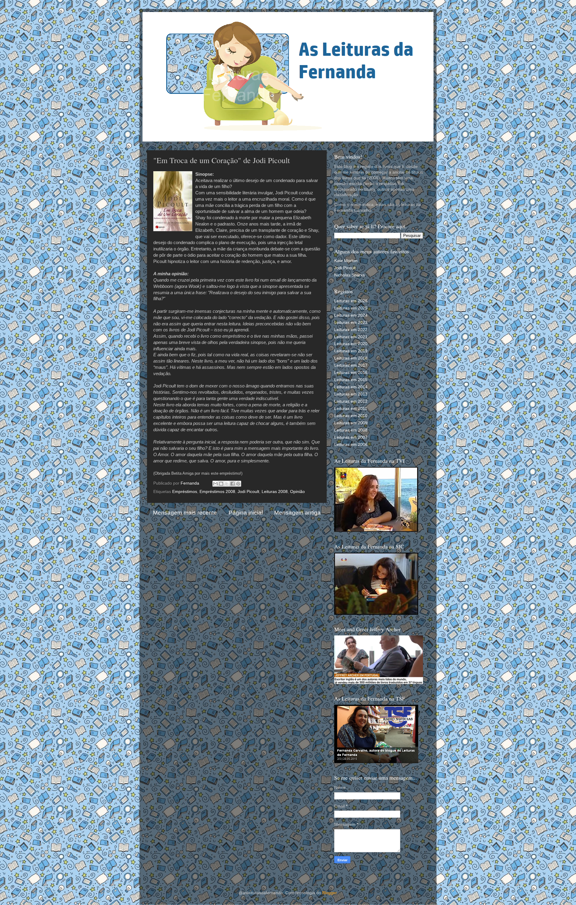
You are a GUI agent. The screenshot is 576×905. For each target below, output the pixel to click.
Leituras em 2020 (351, 344)
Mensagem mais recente (185, 512)
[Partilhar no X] (227, 484)
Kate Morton (346, 260)
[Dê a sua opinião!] (221, 484)
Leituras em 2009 (351, 423)
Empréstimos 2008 (217, 491)
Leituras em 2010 (351, 416)
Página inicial (246, 512)
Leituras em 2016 (351, 372)
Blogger (329, 893)
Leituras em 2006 (351, 444)
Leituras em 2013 (351, 394)
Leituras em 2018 (351, 358)
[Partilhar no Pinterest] (238, 484)
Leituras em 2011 (350, 408)
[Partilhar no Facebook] (233, 484)
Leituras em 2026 (351, 301)
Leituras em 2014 (351, 387)
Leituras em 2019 (351, 351)
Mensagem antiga (297, 512)
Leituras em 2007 (351, 437)
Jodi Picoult (248, 491)
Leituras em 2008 (351, 430)
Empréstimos (184, 491)
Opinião (297, 491)
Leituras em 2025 (351, 308)
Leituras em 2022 (351, 329)
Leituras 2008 (275, 491)
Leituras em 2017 (351, 365)
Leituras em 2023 (351, 322)
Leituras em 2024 (351, 315)
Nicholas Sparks (349, 275)
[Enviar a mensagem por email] (215, 484)
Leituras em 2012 (351, 401)
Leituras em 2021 (351, 337)
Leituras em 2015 (351, 380)
